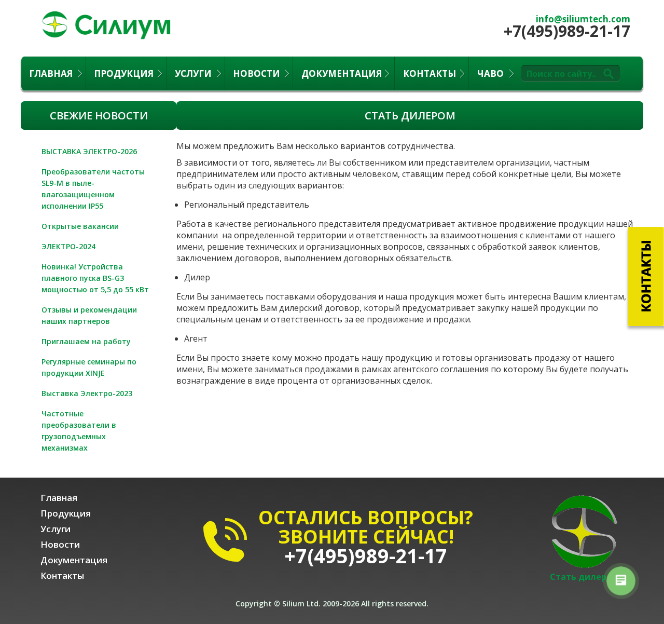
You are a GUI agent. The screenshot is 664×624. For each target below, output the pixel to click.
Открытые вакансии (80, 226)
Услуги (193, 73)
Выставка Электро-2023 (87, 393)
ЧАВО (490, 73)
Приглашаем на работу (86, 341)
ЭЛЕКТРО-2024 (68, 246)
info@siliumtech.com (583, 19)
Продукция (124, 73)
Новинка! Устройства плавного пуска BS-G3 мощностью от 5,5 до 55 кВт (95, 278)
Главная (51, 73)
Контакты (429, 73)
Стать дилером (584, 576)
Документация (341, 73)
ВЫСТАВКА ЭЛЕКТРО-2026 (89, 151)
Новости (256, 73)
